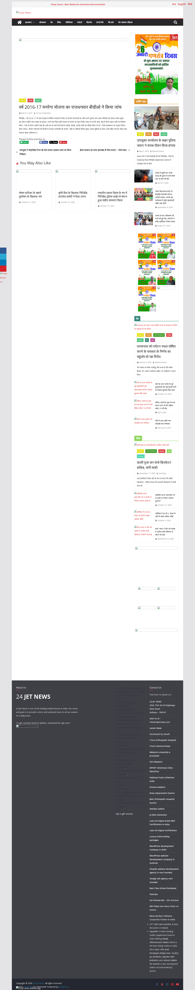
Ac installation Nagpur (126, 716)
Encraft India (121, 767)
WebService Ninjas (124, 709)
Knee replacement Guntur (162, 793)
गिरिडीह (30, 100)
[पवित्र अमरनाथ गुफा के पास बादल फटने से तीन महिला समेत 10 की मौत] (143, 407)
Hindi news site (123, 788)
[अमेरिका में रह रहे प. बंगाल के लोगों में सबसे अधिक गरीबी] (143, 517)
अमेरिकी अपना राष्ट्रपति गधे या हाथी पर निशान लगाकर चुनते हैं (165, 498)
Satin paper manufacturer (127, 734)
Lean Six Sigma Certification (163, 830)
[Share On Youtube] (3, 269)
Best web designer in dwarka (129, 688)
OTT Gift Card (156, 924)
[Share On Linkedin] (3, 263)
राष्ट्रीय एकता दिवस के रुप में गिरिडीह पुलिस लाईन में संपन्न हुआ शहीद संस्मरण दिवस (112, 196)
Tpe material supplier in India (129, 792)
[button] (33, 22)
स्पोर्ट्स (79, 22)
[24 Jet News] (19, 22)
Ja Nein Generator (158, 814)
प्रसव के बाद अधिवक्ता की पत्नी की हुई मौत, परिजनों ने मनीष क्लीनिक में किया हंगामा (165, 218)
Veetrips (154, 894)
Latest (22, 100)
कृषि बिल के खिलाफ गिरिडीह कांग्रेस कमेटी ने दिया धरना (72, 194)
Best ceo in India (123, 763)
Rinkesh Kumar (158, 151)
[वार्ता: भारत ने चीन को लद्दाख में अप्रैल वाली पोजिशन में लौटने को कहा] (143, 533)
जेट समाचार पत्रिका (125, 22)
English (182, 4)
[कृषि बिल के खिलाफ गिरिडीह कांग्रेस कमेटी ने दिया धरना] (73, 171)
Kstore (165, 927)
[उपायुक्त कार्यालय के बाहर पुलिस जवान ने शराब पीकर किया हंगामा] (156, 118)
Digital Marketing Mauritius (128, 720)
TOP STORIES (159, 335)
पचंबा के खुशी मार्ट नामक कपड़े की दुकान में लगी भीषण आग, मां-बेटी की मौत (165, 175)
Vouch (167, 734)
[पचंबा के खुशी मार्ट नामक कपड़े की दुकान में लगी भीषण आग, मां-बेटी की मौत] (143, 178)
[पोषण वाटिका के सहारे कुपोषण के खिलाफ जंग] (33, 171)
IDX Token (154, 906)
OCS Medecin (156, 761)
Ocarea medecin (157, 787)
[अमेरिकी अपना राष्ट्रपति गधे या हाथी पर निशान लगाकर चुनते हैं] (143, 500)
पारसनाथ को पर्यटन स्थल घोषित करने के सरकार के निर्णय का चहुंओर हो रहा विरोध (156, 351)
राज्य (152, 340)
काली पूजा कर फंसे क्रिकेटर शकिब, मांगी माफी (154, 465)
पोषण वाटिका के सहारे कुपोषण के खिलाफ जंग (30, 194)
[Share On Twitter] (3, 257)
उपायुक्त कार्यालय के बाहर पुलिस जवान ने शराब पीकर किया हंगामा (156, 143)
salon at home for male (127, 695)
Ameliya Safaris (157, 808)
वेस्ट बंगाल (140, 456)
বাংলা (174, 4)
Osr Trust (120, 785)
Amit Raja (162, 473)
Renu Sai (154, 916)
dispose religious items (126, 724)
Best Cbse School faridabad (163, 888)
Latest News (156, 728)
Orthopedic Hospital (166, 740)
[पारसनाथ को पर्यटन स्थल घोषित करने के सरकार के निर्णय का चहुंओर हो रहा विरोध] (156, 327)
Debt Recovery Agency (126, 702)
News (148, 134)
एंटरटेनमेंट (100, 22)
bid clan (119, 698)
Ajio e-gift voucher (124, 813)
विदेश (59, 22)
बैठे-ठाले (111, 22)
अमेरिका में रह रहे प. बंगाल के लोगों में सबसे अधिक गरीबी (165, 515)
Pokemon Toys (123, 745)
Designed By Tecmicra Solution (130, 691)
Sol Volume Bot (157, 900)
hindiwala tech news (125, 760)
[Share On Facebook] (3, 251)
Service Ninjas (122, 706)
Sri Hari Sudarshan (43, 113)
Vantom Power (163, 746)
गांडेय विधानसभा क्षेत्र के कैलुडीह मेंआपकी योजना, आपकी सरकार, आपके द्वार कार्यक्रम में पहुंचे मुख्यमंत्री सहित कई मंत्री (164, 197)
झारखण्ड (28, 22)
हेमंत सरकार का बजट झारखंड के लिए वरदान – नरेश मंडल (103, 150)
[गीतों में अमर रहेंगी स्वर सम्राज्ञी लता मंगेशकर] (143, 424)
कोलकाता (42, 22)
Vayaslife (154, 931)
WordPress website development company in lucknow (162, 859)
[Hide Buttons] (3, 273)
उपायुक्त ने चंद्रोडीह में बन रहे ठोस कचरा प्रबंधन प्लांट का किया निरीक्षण (45, 152)
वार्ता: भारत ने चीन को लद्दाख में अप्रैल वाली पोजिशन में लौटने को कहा (165, 531)
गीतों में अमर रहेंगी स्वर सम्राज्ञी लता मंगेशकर (163, 422)
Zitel (118, 810)
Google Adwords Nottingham (129, 713)
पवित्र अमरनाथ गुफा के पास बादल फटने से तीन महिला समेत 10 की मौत (165, 405)
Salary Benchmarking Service (129, 749)
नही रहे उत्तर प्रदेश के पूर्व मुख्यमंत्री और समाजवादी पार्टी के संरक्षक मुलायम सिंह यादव (165, 387)
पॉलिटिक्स (69, 22)
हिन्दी (190, 4)
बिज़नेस (89, 22)
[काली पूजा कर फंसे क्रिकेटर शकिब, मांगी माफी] (156, 445)
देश (51, 22)
